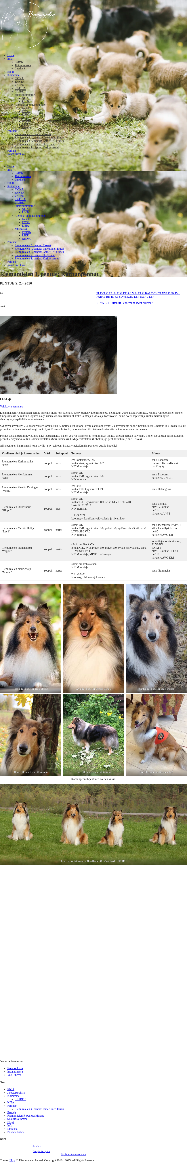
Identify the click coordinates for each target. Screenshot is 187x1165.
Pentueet (12, 130)
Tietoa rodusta (23, 65)
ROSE (26, 111)
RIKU (25, 124)
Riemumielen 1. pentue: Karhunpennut (37, 147)
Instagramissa (15, 1071)
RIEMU (26, 127)
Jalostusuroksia (16, 153)
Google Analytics (41, 1151)
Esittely (19, 61)
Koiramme (13, 75)
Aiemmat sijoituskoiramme (30, 104)
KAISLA (20, 88)
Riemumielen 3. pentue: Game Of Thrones (39, 140)
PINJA (26, 101)
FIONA (19, 78)
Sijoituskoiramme (25, 94)
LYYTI (26, 107)
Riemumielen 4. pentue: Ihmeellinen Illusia (39, 137)
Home (10, 55)
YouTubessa (14, 1074)
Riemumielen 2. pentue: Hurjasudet (35, 144)
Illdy (12, 1160)
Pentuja (11, 150)
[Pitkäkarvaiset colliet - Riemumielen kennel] (28, 49)
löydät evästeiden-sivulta (73, 1154)
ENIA (25, 114)
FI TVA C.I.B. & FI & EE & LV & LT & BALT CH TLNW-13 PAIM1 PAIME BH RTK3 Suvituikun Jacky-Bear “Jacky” (138, 295)
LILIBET (20, 91)
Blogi (10, 71)
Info (9, 58)
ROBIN (26, 121)
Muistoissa (21, 117)
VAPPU (19, 84)
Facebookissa (15, 1068)
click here (37, 1146)
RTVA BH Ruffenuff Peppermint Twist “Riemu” (124, 302)
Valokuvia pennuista (11, 406)
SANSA (19, 81)
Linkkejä (20, 68)
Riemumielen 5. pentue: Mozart (33, 134)
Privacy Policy (15, 1132)
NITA (25, 98)
